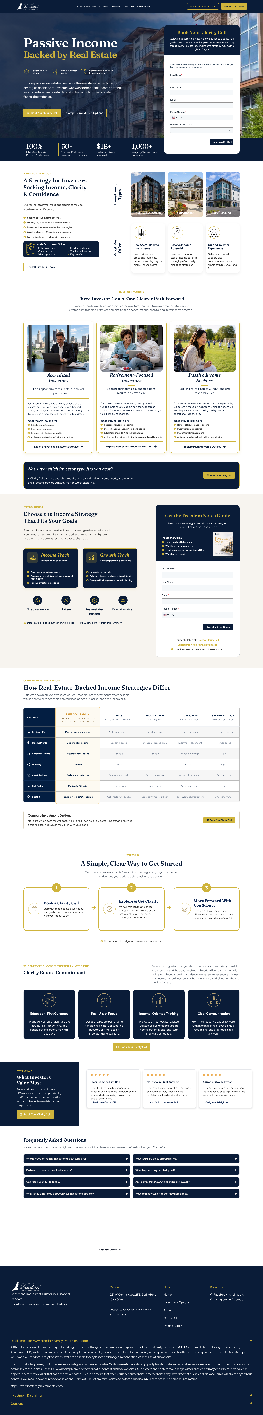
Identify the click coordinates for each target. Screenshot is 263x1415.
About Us (128, 6)
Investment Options (88, 6)
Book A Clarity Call (208, 639)
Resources (143, 6)
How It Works (111, 6)
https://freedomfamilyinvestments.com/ (37, 1386)
